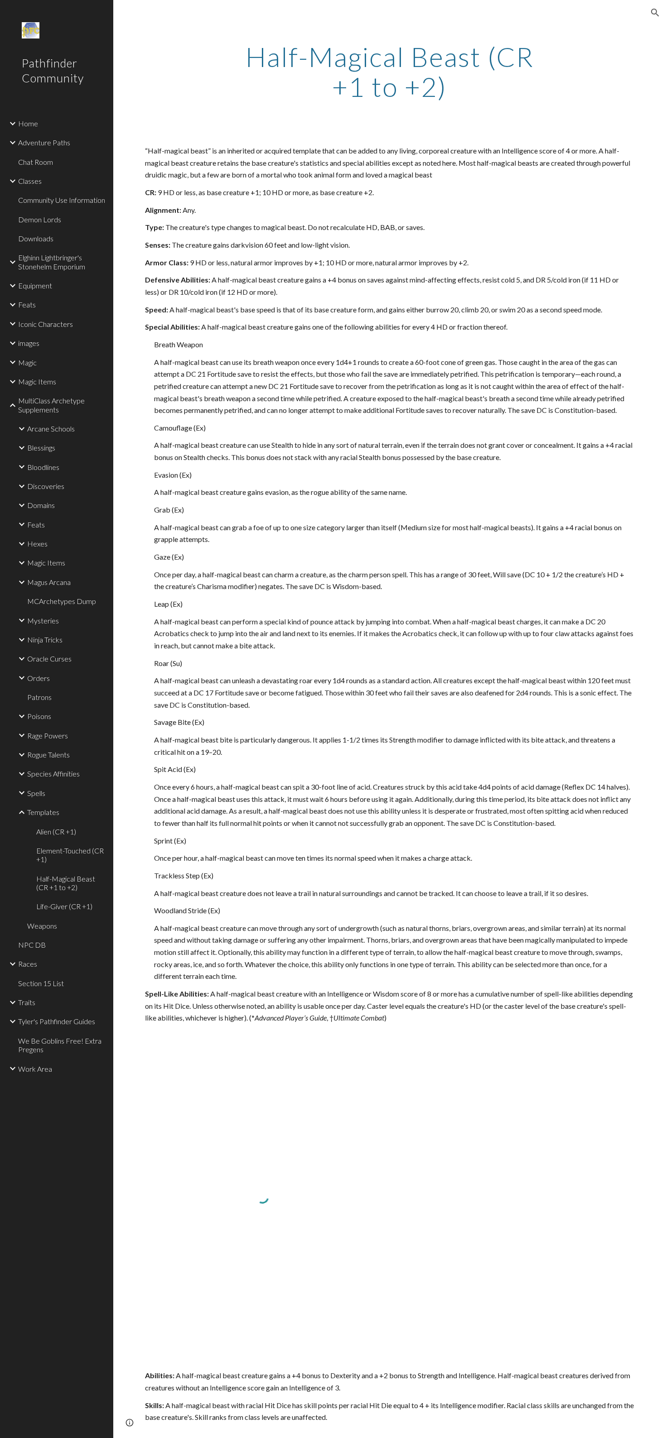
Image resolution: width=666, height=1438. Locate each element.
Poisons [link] (39, 716)
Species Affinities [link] (53, 773)
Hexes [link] (37, 543)
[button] (655, 13)
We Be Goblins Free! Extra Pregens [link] (59, 1045)
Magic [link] (27, 362)
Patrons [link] (39, 697)
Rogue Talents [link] (48, 754)
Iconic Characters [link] (45, 324)
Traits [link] (26, 1002)
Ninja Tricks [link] (45, 639)
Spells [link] (36, 793)
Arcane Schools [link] (51, 428)
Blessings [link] (41, 447)
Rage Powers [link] (47, 735)
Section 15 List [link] (41, 983)
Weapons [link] (42, 925)
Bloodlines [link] (43, 467)
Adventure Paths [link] (44, 142)
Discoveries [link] (45, 486)
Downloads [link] (35, 238)
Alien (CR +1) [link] (56, 831)
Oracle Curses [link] (49, 658)
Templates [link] (43, 812)
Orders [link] (38, 678)
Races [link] (27, 963)
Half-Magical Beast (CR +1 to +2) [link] (65, 883)
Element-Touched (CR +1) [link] (70, 854)
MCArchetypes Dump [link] (61, 601)
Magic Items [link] (37, 381)
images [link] (28, 343)
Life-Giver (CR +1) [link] (64, 906)
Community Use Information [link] (61, 200)
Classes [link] (30, 181)
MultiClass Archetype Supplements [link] (51, 404)
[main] (389, 71)
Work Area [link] (35, 1068)
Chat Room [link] (35, 162)
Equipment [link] (35, 285)
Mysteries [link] (43, 620)
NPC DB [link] (32, 944)
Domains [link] (41, 505)
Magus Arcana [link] (49, 582)
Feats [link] (27, 304)
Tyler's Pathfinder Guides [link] (56, 1021)
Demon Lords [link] (39, 219)
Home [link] (28, 123)
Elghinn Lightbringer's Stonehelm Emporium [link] (51, 261)
